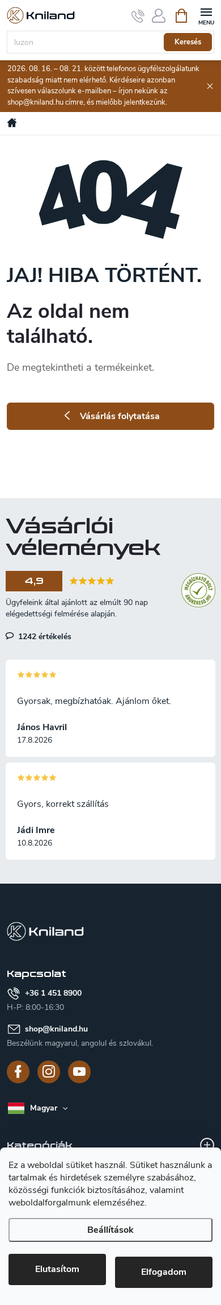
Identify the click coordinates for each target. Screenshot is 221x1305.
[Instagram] (48, 1071)
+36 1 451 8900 (53, 993)
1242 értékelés (43, 636)
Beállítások (110, 1230)
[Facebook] (18, 1071)
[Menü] (206, 15)
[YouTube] (79, 1071)
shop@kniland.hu (56, 1029)
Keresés (188, 42)
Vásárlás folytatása (120, 416)
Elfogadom (163, 1272)
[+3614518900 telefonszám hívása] (138, 16)
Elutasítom (57, 1269)
